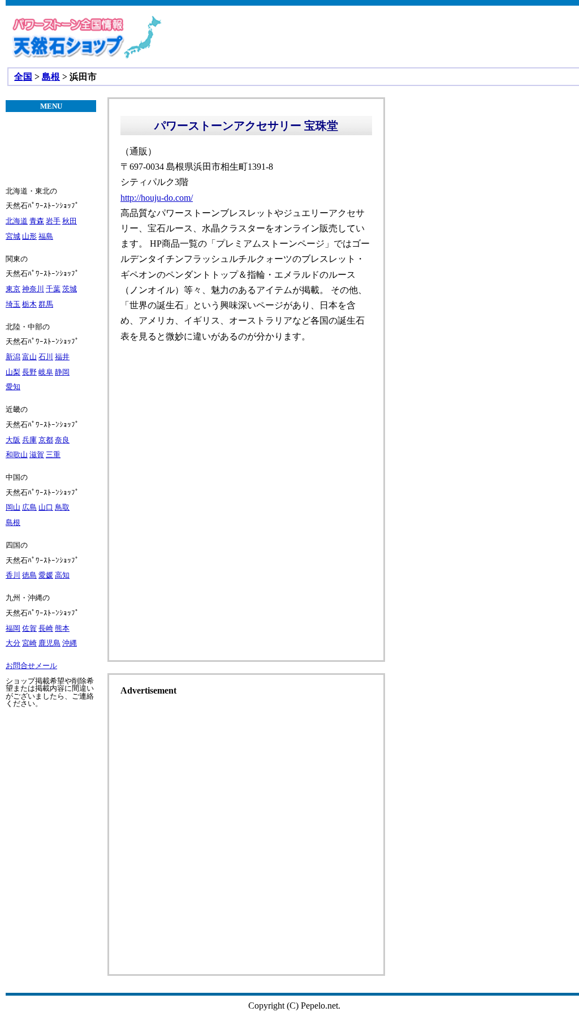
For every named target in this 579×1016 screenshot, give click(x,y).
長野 (29, 372)
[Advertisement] (246, 572)
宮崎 (29, 643)
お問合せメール (31, 665)
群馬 (45, 304)
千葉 (53, 289)
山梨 (13, 372)
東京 (13, 289)
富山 (29, 356)
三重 (53, 454)
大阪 (13, 440)
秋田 (69, 221)
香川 (13, 575)
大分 (13, 643)
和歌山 (17, 454)
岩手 (53, 221)
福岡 (13, 628)
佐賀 (29, 628)
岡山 (13, 507)
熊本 (62, 628)
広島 (29, 507)
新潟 (13, 356)
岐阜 (45, 372)
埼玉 (13, 304)
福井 (62, 356)
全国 (23, 76)
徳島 (29, 575)
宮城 (13, 236)
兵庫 (29, 440)
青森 (36, 221)
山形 (29, 236)
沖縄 (69, 643)
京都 (45, 440)
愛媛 (45, 575)
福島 (45, 236)
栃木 (29, 304)
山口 (45, 507)
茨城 (69, 289)
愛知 (13, 386)
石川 (45, 356)
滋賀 (36, 454)
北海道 (17, 221)
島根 (51, 76)
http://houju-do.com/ (156, 198)
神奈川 (33, 289)
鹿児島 (49, 643)
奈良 (62, 440)
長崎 (45, 628)
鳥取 (62, 507)
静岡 (62, 372)
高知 (62, 575)
